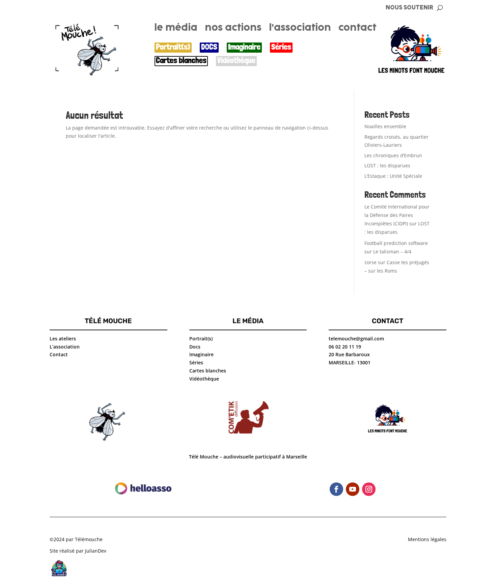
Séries (281, 47)
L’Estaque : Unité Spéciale (393, 176)
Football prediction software (396, 243)
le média (175, 29)
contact (357, 29)
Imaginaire (244, 47)
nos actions (233, 29)
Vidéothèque (236, 60)
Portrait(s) (173, 47)
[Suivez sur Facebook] (336, 489)
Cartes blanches (181, 60)
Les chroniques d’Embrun (393, 155)
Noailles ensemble (385, 126)
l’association (300, 29)
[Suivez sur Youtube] (352, 489)
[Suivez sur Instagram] (369, 489)
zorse (370, 262)
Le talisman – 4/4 (392, 251)
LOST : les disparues (387, 165)
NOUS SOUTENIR (409, 7)
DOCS (209, 47)
